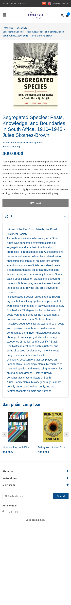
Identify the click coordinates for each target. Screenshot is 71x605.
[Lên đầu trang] (61, 589)
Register (57, 3)
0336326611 (22, 3)
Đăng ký (61, 496)
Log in (65, 3)
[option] (17, 434)
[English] (50, 3)
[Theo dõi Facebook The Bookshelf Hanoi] (4, 511)
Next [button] (66, 434)
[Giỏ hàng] (66, 15)
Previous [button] (4, 434)
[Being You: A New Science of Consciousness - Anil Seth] (53, 427)
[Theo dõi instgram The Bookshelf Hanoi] (17, 511)
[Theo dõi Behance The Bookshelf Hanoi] (10, 511)
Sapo (43, 520)
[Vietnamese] (44, 3)
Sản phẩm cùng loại (21, 404)
